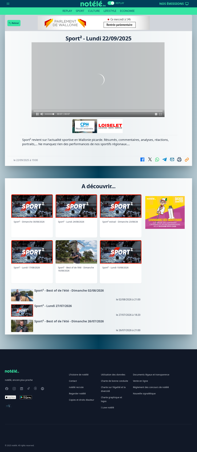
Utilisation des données (113, 374)
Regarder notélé (77, 393)
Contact (73, 380)
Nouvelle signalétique (144, 393)
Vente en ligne (140, 380)
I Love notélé (107, 407)
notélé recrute (76, 387)
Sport (80, 11)
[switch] (111, 3)
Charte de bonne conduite (114, 380)
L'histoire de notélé (78, 374)
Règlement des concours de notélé (151, 387)
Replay (67, 11)
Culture (94, 11)
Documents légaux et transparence (151, 374)
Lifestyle (110, 11)
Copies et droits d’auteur (81, 399)
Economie (127, 11)
